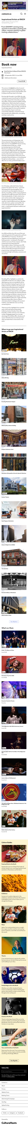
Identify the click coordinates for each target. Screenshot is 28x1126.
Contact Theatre (5, 497)
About (3, 1086)
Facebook (20, 1113)
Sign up (24, 1072)
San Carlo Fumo (5, 353)
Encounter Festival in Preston (8, 701)
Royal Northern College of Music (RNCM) (15, 71)
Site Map (4, 1102)
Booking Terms (5, 1095)
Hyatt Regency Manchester (8, 521)
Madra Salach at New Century (8, 829)
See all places (14, 621)
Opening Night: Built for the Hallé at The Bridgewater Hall (13, 752)
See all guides (14, 1060)
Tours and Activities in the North (10, 1047)
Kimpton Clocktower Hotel (7, 449)
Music (3, 924)
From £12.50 (21, 81)
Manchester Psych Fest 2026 (8, 675)
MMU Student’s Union (6, 615)
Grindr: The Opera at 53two (8, 650)
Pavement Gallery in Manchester (9, 592)
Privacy (3, 1089)
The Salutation (5, 568)
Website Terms (5, 1092)
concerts (9, 314)
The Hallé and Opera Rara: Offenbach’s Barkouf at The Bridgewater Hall (14, 804)
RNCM (12, 88)
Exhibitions (4, 893)
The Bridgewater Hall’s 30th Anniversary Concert (12, 726)
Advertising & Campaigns (8, 1098)
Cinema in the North (7, 1016)
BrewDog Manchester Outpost (8, 401)
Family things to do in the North (10, 985)
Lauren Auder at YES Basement (9, 778)
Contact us (4, 1082)
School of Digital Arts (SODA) (8, 544)
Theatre (4, 956)
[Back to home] (6, 13)
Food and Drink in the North (9, 864)
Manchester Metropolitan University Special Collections (14, 473)
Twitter (5, 1113)
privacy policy (10, 1076)
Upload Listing (5, 1105)
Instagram (12, 1113)
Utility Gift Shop (5, 377)
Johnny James (5, 22)
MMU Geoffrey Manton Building (9, 425)
